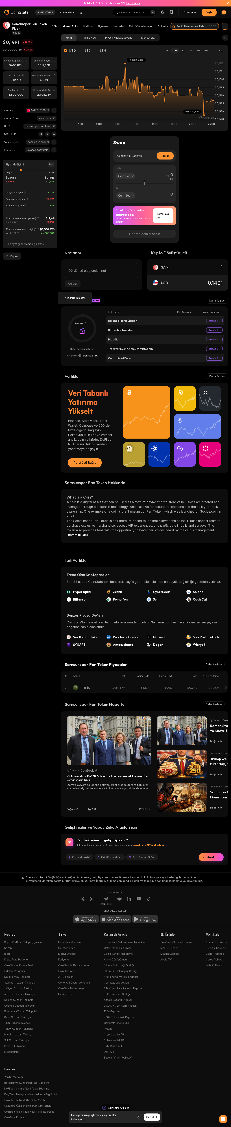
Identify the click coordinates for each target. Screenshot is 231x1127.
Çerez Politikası (215, 959)
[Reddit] (53, 134)
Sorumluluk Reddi (216, 942)
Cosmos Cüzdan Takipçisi (19, 1005)
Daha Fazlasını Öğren (82, 348)
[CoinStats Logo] (16, 12)
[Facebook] (149, 901)
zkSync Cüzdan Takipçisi (19, 988)
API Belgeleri (65, 976)
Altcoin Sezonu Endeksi (118, 999)
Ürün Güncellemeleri (70, 942)
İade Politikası (214, 965)
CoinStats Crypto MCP (117, 1022)
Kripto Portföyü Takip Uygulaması (24, 942)
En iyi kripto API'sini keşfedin (149, 844)
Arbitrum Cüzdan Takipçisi (19, 994)
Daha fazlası (217, 300)
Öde (118, 168)
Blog (7, 953)
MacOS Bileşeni (169, 947)
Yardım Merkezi (13, 1077)
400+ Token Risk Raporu (119, 1017)
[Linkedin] (129, 901)
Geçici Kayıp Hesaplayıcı (118, 953)
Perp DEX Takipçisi (15, 1046)
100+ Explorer (112, 1011)
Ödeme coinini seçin (144, 234)
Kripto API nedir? (81, 857)
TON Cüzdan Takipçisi (17, 1022)
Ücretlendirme (66, 947)
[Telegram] (40, 134)
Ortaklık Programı (14, 971)
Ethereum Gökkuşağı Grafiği (120, 971)
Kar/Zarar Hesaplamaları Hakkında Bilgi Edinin (31, 1094)
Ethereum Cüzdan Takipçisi (20, 1011)
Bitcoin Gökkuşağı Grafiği (119, 965)
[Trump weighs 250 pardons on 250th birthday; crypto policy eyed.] (182, 764)
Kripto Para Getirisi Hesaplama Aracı (125, 942)
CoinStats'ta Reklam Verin (73, 965)
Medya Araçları (67, 953)
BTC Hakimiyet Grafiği (117, 994)
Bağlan (165, 155)
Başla (209, 12)
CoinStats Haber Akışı (71, 988)
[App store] (86, 919)
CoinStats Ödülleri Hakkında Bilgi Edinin (27, 1105)
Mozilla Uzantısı (169, 953)
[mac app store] (115, 919)
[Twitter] (47, 134)
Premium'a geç (162, 215)
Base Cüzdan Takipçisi (17, 1017)
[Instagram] (92, 901)
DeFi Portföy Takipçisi (17, 976)
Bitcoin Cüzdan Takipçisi (18, 1034)
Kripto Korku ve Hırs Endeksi (121, 976)
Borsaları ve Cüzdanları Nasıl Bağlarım (26, 1082)
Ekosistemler (11, 1051)
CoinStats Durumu (14, 1117)
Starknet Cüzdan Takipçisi (19, 982)
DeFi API (109, 1051)
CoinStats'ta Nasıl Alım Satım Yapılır (24, 1100)
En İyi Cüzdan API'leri (144, 857)
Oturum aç (190, 12)
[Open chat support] (223, 1119)
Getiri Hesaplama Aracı (117, 947)
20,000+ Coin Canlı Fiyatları (120, 1005)
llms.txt (108, 1028)
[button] (47, 110)
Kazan (8, 947)
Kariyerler (64, 959)
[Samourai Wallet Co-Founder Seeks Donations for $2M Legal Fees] (182, 797)
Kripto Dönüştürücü (115, 959)
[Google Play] (145, 919)
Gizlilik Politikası (215, 953)
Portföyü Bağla (84, 462)
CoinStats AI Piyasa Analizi (19, 965)
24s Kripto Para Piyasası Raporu (123, 988)
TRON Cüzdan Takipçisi (18, 1028)
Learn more (133, 3)
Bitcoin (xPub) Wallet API (118, 1057)
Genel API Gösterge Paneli (74, 982)
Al (117, 187)
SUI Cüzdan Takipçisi (16, 1040)
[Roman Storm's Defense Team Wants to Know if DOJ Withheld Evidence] (182, 730)
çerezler (111, 1115)
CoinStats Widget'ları (116, 982)
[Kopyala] (47, 110)
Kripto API (209, 857)
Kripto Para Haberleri (16, 959)
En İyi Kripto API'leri (111, 857)
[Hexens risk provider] (82, 356)
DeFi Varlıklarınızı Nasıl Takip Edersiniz (27, 1088)
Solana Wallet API (114, 1040)
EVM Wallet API (113, 1046)
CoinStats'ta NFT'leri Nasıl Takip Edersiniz (29, 1111)
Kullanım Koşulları (216, 947)
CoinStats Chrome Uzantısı (176, 942)
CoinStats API (66, 971)
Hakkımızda (65, 994)
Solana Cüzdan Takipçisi (19, 999)
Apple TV (166, 959)
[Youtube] (139, 901)
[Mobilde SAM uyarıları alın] (225, 26)
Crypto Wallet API (114, 1034)
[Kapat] (225, 3)
